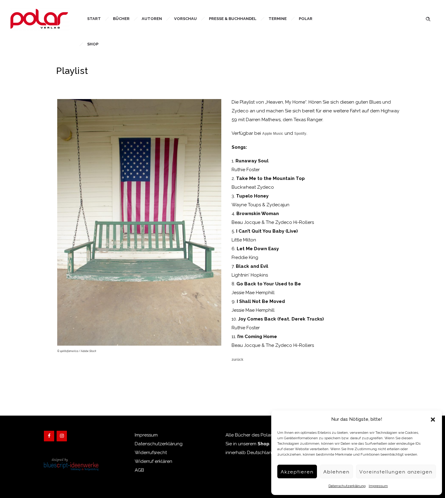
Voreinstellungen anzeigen (396, 471)
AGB (139, 470)
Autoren (152, 18)
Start (94, 18)
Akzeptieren (297, 471)
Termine (278, 18)
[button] (433, 420)
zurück (237, 359)
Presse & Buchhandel (232, 18)
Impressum (378, 486)
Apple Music (272, 133)
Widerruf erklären (153, 461)
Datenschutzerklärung (347, 486)
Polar (305, 18)
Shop (92, 44)
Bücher (121, 18)
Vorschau (185, 18)
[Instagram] (62, 436)
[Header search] (428, 18)
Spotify (300, 133)
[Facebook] (49, 436)
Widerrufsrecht (151, 452)
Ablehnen (336, 471)
